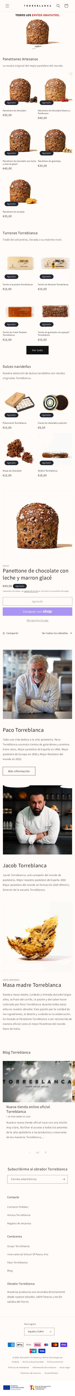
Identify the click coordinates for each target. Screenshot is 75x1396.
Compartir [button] (12, 633)
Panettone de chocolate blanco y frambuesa (54, 112)
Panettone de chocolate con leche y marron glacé (19, 162)
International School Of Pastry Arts (27, 1254)
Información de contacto (44, 1367)
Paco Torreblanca (17, 1262)
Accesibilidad (51, 1373)
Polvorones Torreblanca (14, 423)
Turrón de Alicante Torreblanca (53, 284)
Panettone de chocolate (14, 110)
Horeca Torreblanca (18, 1215)
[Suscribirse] (64, 1179)
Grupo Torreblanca (18, 1246)
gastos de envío (31, 591)
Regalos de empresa (19, 1223)
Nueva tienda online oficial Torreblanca (28, 1109)
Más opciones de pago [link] (37, 620)
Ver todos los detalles (55, 633)
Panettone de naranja (14, 211)
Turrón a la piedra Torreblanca (18, 284)
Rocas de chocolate (12, 470)
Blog (10, 1270)
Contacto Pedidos (17, 1206)
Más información (19, 771)
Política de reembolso (18, 1367)
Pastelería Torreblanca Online (34, 1357)
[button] (7, 6)
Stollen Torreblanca (47, 470)
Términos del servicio (31, 1373)
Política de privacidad (33, 1362)
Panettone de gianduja (49, 161)
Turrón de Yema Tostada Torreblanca (15, 333)
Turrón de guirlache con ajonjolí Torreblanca (53, 333)
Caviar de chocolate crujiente (52, 423)
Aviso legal (65, 1367)
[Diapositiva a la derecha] (46, 1152)
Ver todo (37, 350)
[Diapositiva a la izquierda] (29, 1152)
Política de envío (55, 1362)
